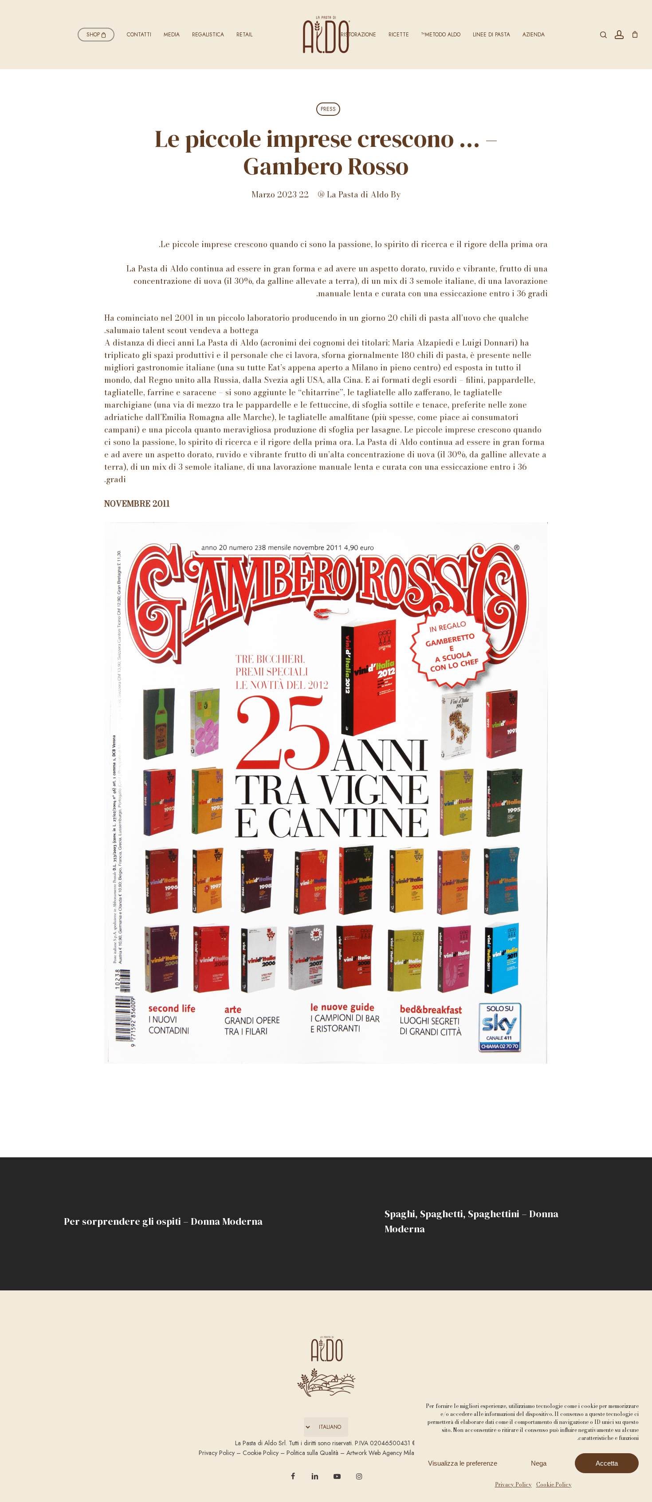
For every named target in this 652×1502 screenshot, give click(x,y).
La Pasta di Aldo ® (353, 195)
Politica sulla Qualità (312, 1452)
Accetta (607, 1463)
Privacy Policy (513, 1484)
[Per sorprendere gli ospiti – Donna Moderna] (163, 1223)
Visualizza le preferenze (462, 1463)
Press (328, 109)
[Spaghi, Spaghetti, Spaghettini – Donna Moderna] (489, 1223)
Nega (538, 1463)
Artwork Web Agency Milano (383, 1452)
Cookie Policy (554, 1484)
